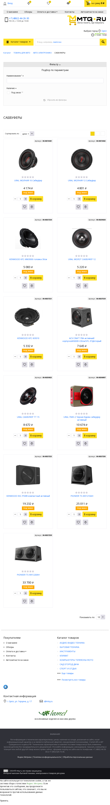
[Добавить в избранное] (24, 207)
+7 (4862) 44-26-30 (19, 18)
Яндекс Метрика (24, 757)
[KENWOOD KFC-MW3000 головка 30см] (28, 238)
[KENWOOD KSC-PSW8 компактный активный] (28, 474)
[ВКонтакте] (5, 687)
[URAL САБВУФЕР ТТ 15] (28, 396)
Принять (4, 800)
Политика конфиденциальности (47, 757)
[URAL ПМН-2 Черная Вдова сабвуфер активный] (82, 396)
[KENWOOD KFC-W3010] (28, 317)
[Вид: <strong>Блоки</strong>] (92, 134)
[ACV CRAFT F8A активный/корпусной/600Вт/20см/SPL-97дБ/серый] (82, 317)
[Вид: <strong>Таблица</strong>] (103, 134)
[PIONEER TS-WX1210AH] (82, 474)
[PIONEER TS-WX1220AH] (28, 553)
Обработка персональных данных (78, 757)
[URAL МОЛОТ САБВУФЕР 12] (82, 238)
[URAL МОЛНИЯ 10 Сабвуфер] (28, 159)
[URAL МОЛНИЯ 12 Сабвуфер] (82, 159)
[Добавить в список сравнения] (32, 207)
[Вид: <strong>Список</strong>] (98, 134)
